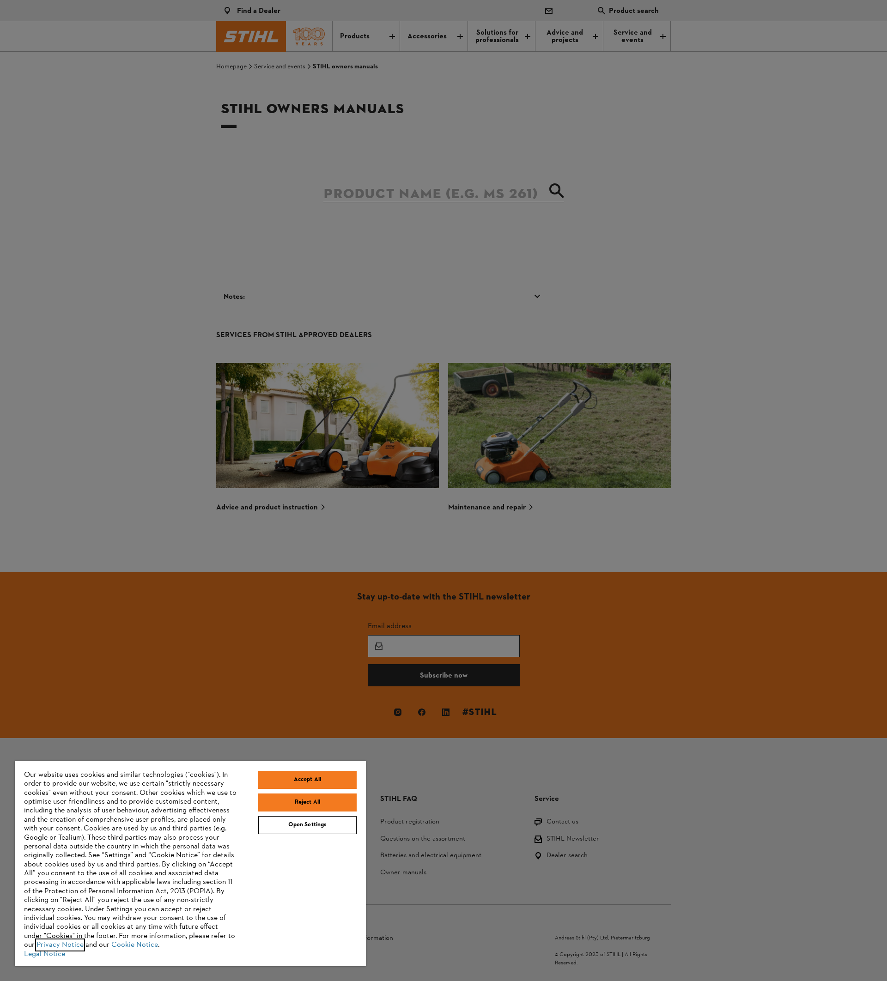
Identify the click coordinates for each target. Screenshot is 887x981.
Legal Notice (44, 954)
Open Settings (307, 825)
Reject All (307, 802)
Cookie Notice (134, 945)
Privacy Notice (60, 945)
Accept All (307, 779)
